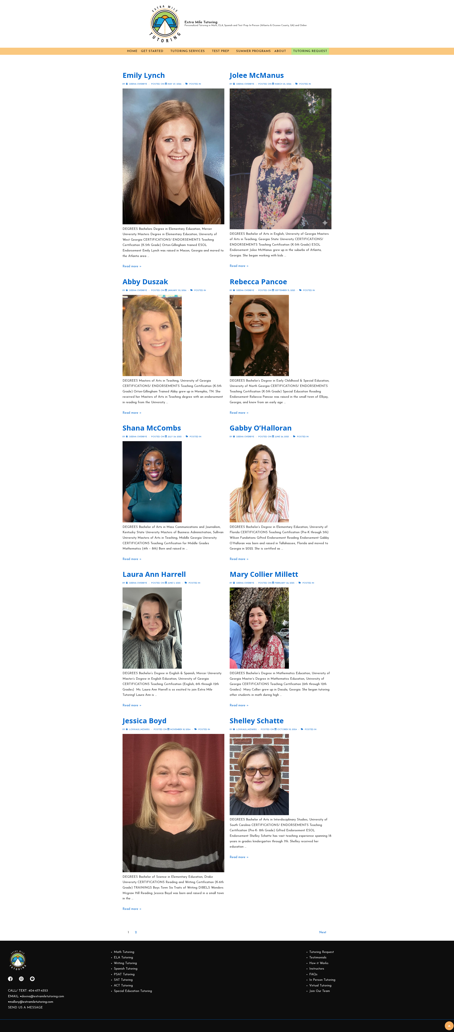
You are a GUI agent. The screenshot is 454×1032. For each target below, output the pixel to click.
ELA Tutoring (123, 957)
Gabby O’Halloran (261, 428)
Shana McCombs (152, 428)
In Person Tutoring (322, 980)
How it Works (318, 963)
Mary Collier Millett (264, 574)
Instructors (316, 968)
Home (132, 51)
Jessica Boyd (145, 720)
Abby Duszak (145, 281)
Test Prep (220, 51)
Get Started (152, 51)
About (280, 51)
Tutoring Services (187, 51)
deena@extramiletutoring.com (42, 996)
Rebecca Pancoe (258, 281)
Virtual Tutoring (320, 985)
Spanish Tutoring (125, 968)
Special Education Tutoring (133, 991)
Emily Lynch (144, 75)
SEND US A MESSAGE (25, 1007)
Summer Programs (253, 51)
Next (322, 932)
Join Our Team (319, 991)
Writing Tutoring (125, 963)
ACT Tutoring (123, 985)
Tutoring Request (310, 51)
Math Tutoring (124, 952)
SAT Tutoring (123, 980)
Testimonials (317, 957)
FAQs (313, 974)
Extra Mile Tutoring (200, 22)
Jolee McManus (257, 75)
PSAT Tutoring (124, 974)
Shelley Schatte (257, 720)
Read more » (132, 266)
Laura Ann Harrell (154, 574)
